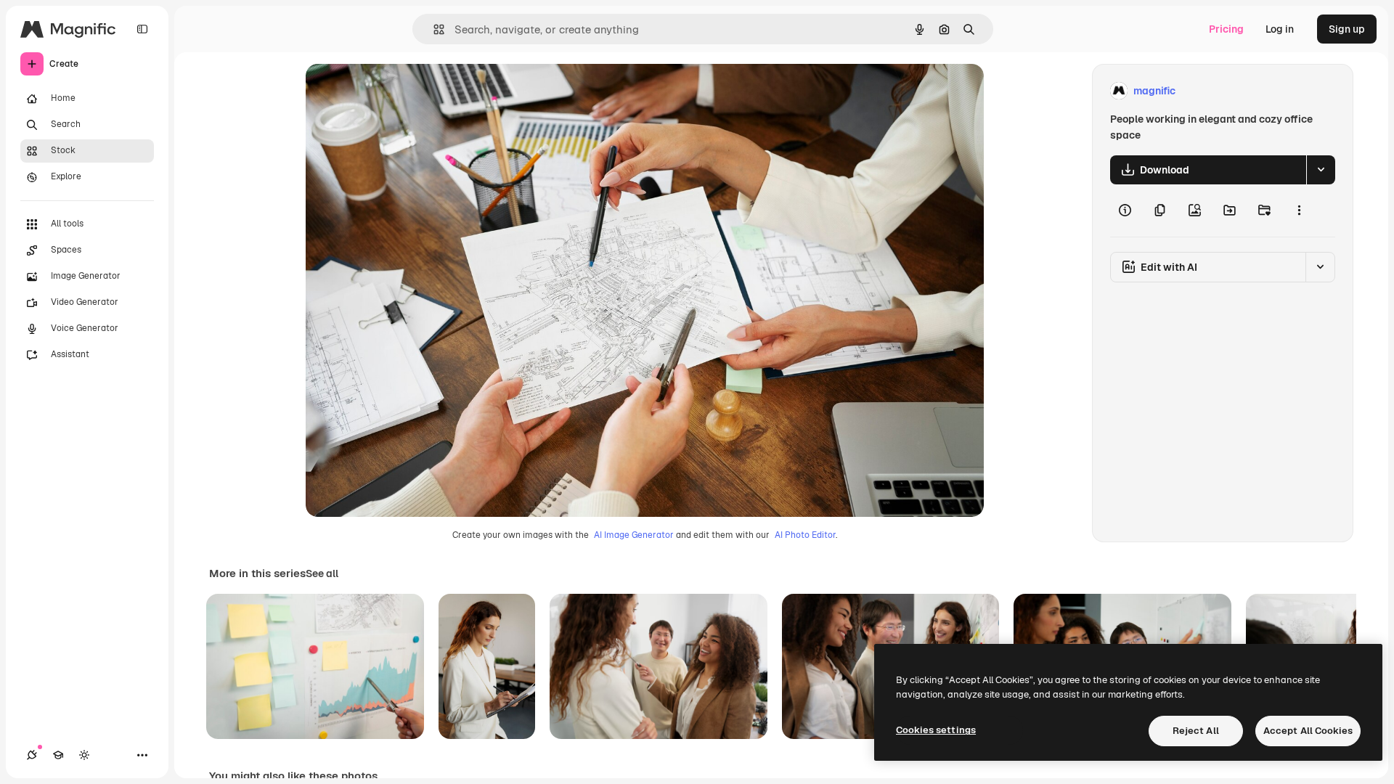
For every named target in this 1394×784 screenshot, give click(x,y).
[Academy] (58, 755)
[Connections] (32, 755)
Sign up (1347, 29)
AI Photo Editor (805, 535)
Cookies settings (936, 730)
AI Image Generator (634, 535)
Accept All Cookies (1308, 730)
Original (398, 91)
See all (322, 573)
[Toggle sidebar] (142, 29)
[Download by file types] (1320, 169)
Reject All (1196, 730)
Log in (1279, 29)
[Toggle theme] (84, 755)
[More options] (1298, 210)
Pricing (1226, 29)
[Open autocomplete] (433, 29)
